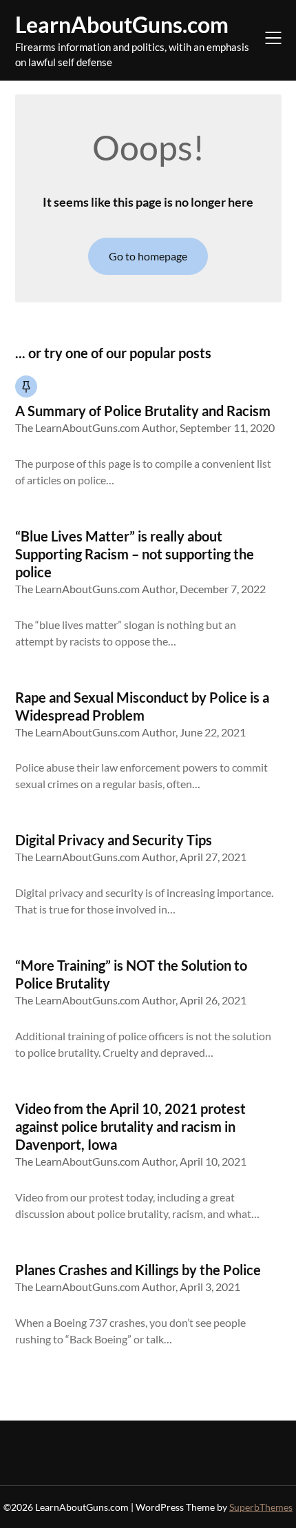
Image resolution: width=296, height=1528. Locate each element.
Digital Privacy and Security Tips (113, 840)
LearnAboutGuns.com (122, 24)
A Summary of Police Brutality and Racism (143, 410)
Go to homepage (148, 255)
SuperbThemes (261, 1507)
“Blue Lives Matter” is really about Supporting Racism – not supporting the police (134, 554)
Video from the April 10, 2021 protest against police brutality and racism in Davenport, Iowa (130, 1126)
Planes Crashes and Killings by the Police (138, 1269)
